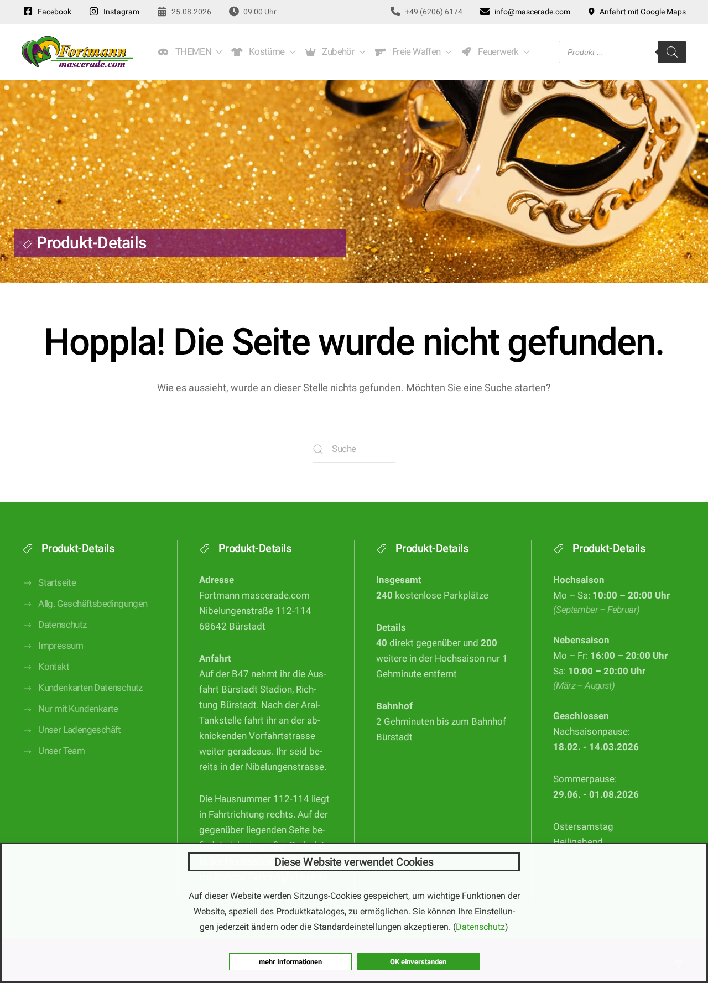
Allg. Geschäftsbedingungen (92, 604)
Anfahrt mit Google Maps (641, 11)
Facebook (52, 11)
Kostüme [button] (265, 51)
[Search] (672, 52)
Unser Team (61, 751)
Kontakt (53, 667)
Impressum (61, 646)
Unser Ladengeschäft (79, 730)
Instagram (119, 11)
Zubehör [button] (337, 51)
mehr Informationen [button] (290, 962)
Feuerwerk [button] (496, 51)
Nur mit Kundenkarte (78, 709)
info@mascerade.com (530, 11)
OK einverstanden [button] (418, 962)
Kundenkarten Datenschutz (90, 688)
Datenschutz (62, 625)
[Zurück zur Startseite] (77, 52)
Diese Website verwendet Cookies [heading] (354, 861)
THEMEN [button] (191, 51)
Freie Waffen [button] (414, 51)
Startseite (57, 583)
